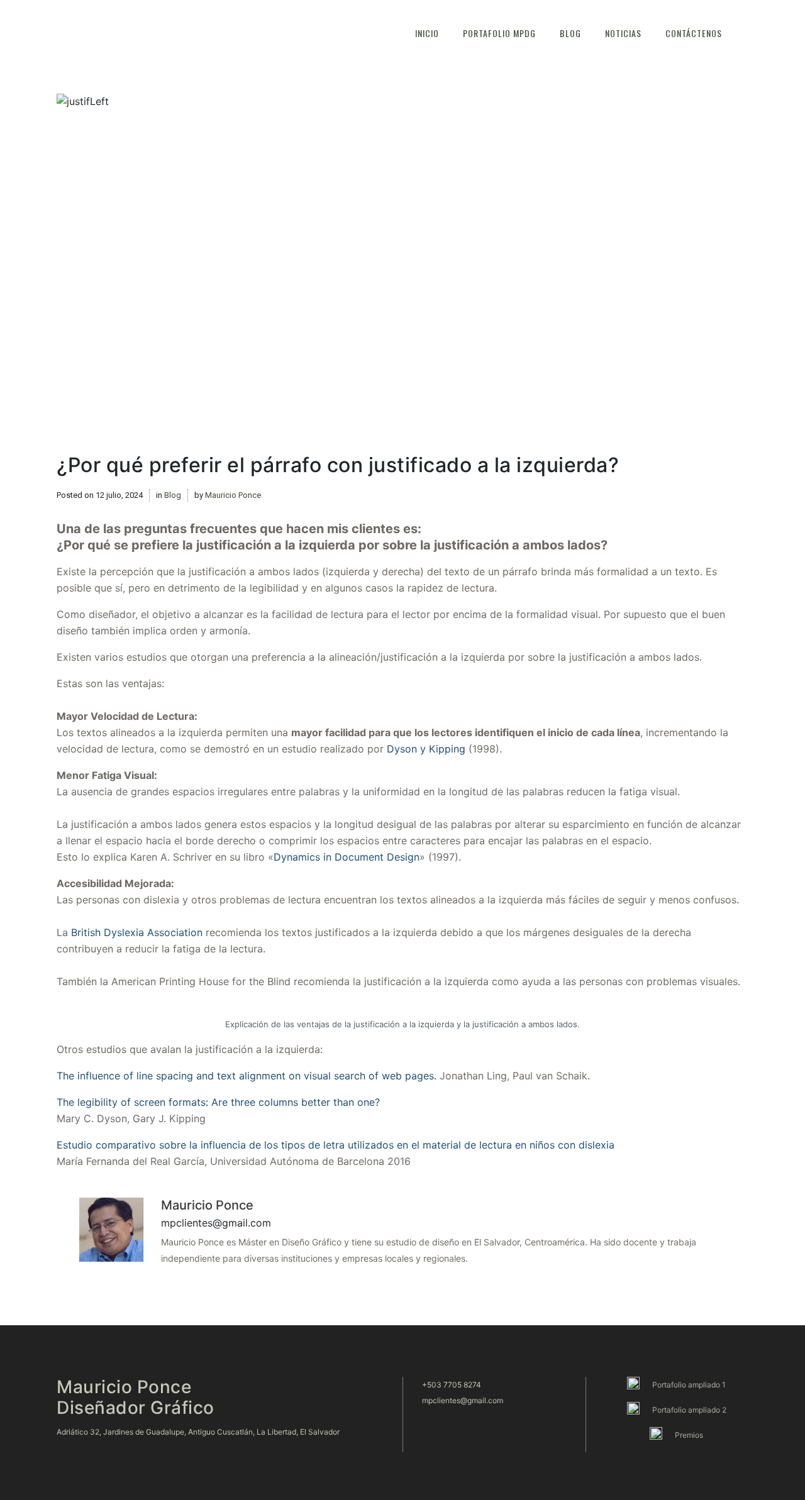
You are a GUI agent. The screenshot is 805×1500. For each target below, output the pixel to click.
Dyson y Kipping (426, 748)
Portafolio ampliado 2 (689, 1410)
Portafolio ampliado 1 (689, 1384)
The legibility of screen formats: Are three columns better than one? (218, 1102)
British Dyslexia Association (137, 932)
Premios (689, 1435)
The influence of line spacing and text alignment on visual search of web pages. (246, 1075)
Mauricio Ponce (233, 495)
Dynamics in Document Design (346, 857)
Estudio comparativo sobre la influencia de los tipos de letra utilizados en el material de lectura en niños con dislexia (335, 1145)
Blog (172, 495)
